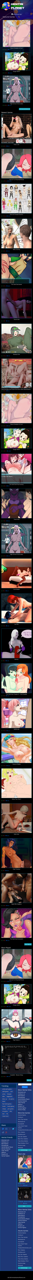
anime (3, 1094)
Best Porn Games (23, 1138)
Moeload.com (5, 1140)
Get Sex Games (22, 1136)
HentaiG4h (21, 1124)
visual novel (5, 1116)
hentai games (10, 1106)
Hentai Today (21, 1109)
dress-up (4, 1099)
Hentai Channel (5, 1149)
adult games (5, 1091)
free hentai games (6, 1104)
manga (4, 1108)
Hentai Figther (5, 1156)
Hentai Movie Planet (7, 1147)
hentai (4, 1106)
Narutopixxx (4, 1143)
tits (7, 1113)
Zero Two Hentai (22, 1119)
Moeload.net (21, 1121)
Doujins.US (4, 1154)
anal (11, 1091)
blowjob (9, 1094)
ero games (11, 1099)
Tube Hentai (4, 1150)
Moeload (20, 1147)
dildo (3, 1096)
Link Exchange (24, 1150)
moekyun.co (4, 1142)
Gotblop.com (21, 1134)
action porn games (7, 1089)
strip (11, 1111)
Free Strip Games (23, 1141)
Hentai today (21, 1145)
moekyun (20, 1117)
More (28, 1080)
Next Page (27, 944)
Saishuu (3, 1152)
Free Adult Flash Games (22, 1126)
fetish (3, 1101)
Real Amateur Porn (23, 1143)
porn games (11, 1108)
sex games (5, 1111)
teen (3, 1113)
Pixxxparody (4, 1145)
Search (25, 1086)
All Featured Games (24, 109)
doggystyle (9, 1096)
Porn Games (21, 1132)
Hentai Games (22, 1115)
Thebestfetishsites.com (24, 1130)
